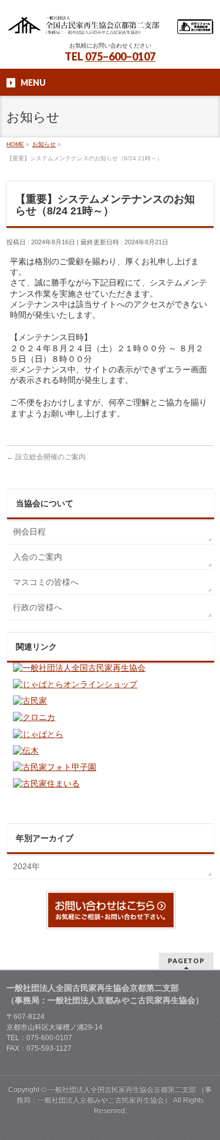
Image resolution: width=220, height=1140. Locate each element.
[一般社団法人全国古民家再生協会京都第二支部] (110, 22)
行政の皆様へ (37, 607)
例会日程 (29, 531)
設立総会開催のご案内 (46, 457)
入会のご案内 (37, 556)
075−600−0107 (120, 56)
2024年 (26, 866)
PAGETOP (186, 960)
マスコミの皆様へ (46, 582)
